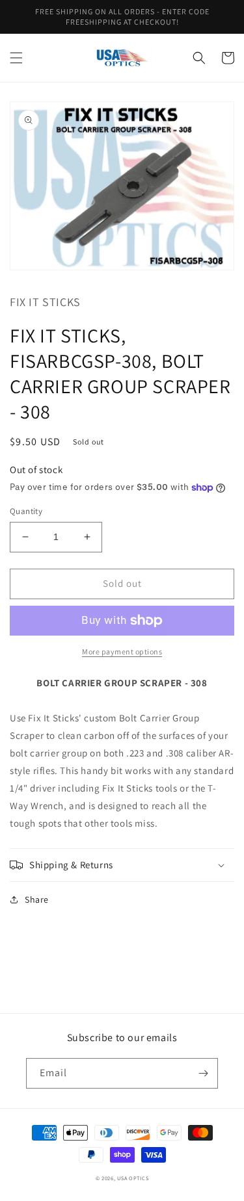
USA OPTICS (132, 1178)
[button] (16, 58)
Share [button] (37, 899)
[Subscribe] (203, 1073)
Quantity (26, 511)
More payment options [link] (122, 651)
